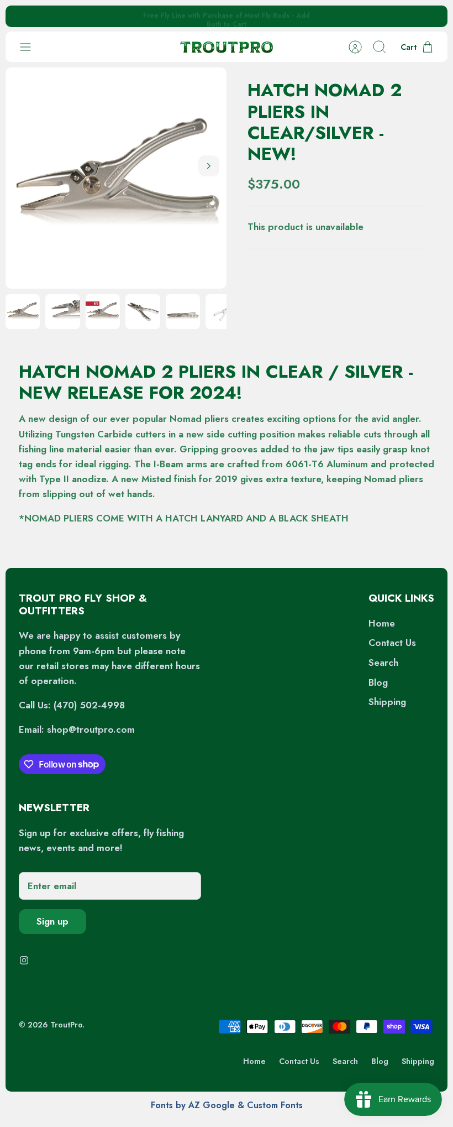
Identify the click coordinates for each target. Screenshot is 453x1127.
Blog (378, 682)
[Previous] (131, 16)
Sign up (52, 921)
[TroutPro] (226, 46)
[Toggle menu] (31, 47)
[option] (116, 178)
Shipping (387, 701)
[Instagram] (24, 960)
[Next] (322, 16)
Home (381, 623)
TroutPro (66, 1024)
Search (383, 662)
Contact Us (392, 642)
